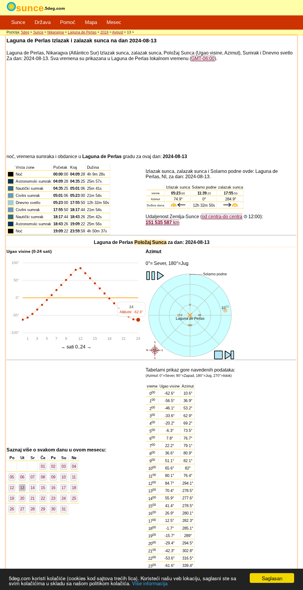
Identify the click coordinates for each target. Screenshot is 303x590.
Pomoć (67, 22)
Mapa (91, 22)
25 (74, 498)
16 (53, 487)
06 (22, 477)
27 (22, 509)
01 (43, 466)
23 (53, 498)
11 (74, 477)
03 (64, 466)
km (162, 222)
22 (43, 498)
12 (12, 487)
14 (32, 487)
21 (32, 498)
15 (43, 487)
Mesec (114, 22)
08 (43, 477)
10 (64, 477)
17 (64, 487)
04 (74, 466)
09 (53, 477)
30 (53, 509)
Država (43, 22)
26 (12, 509)
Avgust (117, 32)
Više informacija (149, 583)
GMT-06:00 (203, 58)
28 (32, 509)
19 (12, 498)
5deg (25, 32)
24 (64, 498)
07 (32, 477)
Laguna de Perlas (82, 32)
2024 (104, 32)
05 (12, 477)
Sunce (18, 22)
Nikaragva (55, 32)
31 (64, 509)
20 (22, 498)
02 (53, 466)
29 (43, 509)
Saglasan (272, 578)
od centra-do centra (222, 216)
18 (74, 487)
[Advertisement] (151, 107)
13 (22, 487)
